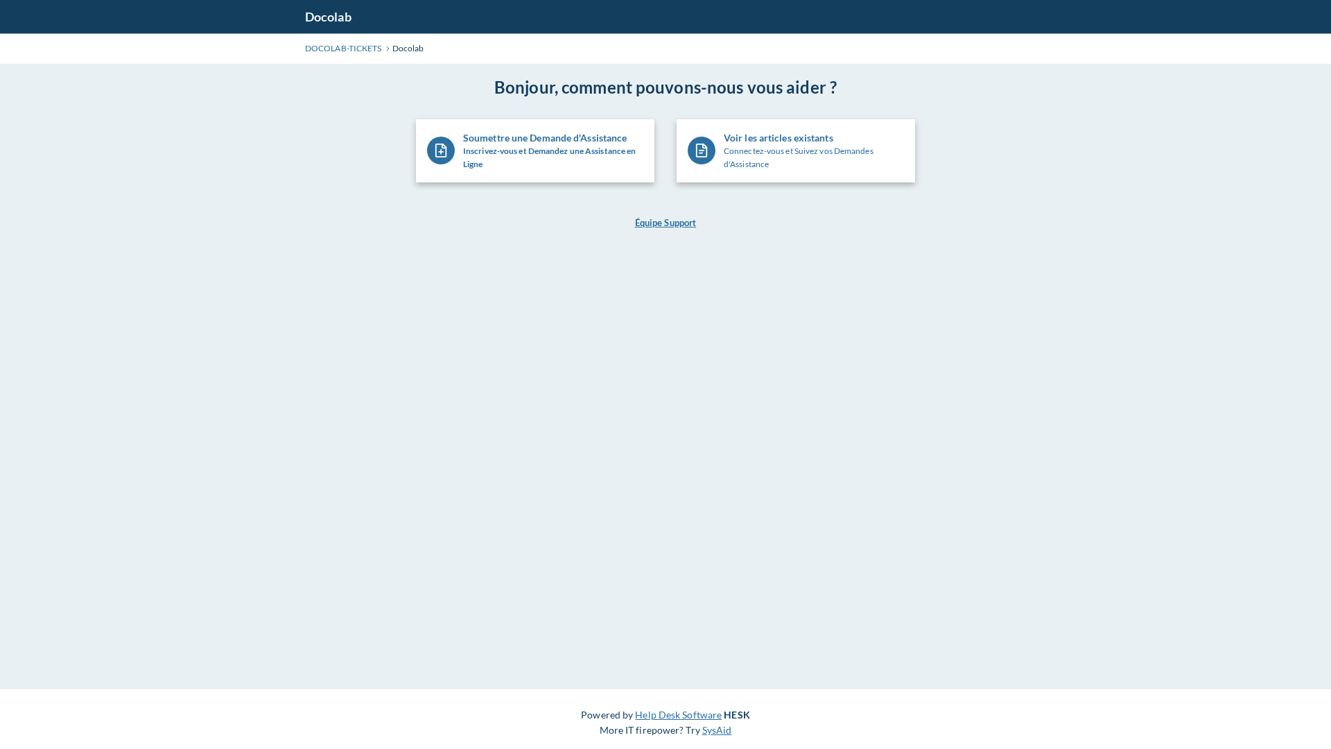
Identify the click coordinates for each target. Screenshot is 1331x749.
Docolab (328, 16)
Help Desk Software (678, 715)
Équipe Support (665, 222)
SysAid (717, 730)
